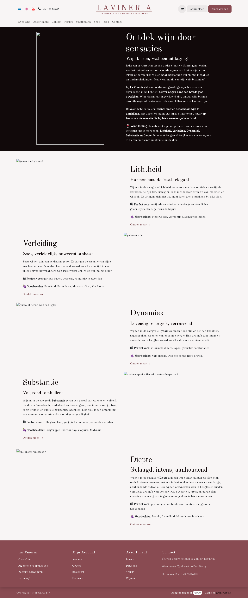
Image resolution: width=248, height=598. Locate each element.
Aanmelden (197, 9)
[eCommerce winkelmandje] (182, 9)
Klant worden (220, 9)
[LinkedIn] (19, 9)
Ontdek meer (138, 224)
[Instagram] (26, 9)
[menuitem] (24, 22)
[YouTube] (33, 9)
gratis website (224, 592)
